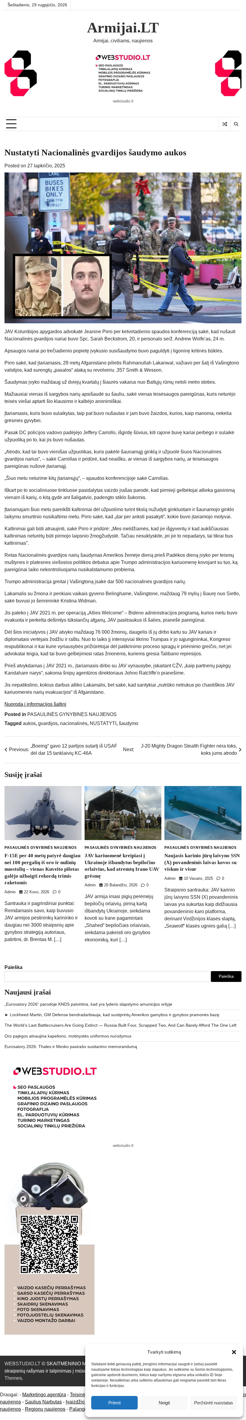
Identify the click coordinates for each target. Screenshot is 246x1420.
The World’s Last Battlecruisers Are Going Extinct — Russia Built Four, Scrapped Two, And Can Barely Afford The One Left (120, 1025)
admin (10, 892)
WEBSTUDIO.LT (22, 1363)
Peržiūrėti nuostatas (213, 1402)
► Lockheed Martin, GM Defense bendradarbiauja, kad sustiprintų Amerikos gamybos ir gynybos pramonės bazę (111, 1015)
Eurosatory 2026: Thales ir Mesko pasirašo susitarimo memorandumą (70, 1046)
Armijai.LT (123, 27)
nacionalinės (73, 723)
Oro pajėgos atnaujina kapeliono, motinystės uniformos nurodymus (67, 1036)
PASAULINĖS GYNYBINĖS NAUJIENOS (72, 714)
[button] (234, 1352)
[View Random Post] (224, 124)
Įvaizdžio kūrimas (84, 1401)
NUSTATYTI (103, 723)
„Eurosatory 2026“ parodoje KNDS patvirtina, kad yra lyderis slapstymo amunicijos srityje (88, 1004)
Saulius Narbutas (43, 1401)
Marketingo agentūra (44, 1394)
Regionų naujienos (45, 1409)
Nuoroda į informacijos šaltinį (35, 704)
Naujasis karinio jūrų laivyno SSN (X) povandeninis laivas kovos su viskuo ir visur (202, 862)
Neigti (164, 1402)
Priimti (114, 1402)
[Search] (236, 124)
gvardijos (48, 723)
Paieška (13, 967)
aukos (29, 723)
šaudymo (128, 723)
